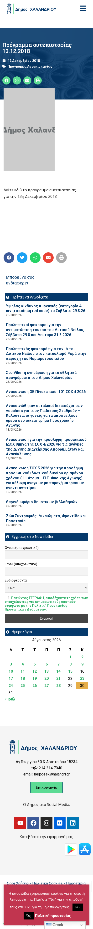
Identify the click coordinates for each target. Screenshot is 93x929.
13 (46, 671)
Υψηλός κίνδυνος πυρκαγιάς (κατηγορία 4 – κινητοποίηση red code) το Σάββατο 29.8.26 (45, 308)
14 (58, 671)
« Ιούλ (10, 699)
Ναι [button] (77, 907)
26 (34, 685)
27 (46, 685)
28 (58, 685)
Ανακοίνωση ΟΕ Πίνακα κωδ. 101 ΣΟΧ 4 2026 (46, 391)
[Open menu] (83, 8)
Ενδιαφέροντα (16, 580)
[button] (6, 80)
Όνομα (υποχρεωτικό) (22, 548)
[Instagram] (46, 823)
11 (23, 671)
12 (34, 671)
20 (46, 678)
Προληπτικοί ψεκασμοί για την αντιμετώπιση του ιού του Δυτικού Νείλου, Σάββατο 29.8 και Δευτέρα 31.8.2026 (45, 330)
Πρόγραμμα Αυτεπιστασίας (30, 66)
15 (70, 671)
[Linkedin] (73, 823)
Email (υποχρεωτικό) (21, 564)
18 (23, 678)
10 (11, 671)
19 (34, 678)
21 (58, 678)
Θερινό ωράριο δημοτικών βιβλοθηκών (42, 502)
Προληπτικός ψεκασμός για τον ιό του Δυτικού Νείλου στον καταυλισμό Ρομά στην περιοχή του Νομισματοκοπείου (46, 354)
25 (23, 685)
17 (11, 678)
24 (11, 685)
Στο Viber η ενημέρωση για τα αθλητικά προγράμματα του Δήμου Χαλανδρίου (41, 375)
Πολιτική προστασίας (53, 916)
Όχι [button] (28, 916)
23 (82, 678)
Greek (57, 925)
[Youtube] (20, 823)
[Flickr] (60, 823)
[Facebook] (33, 823)
